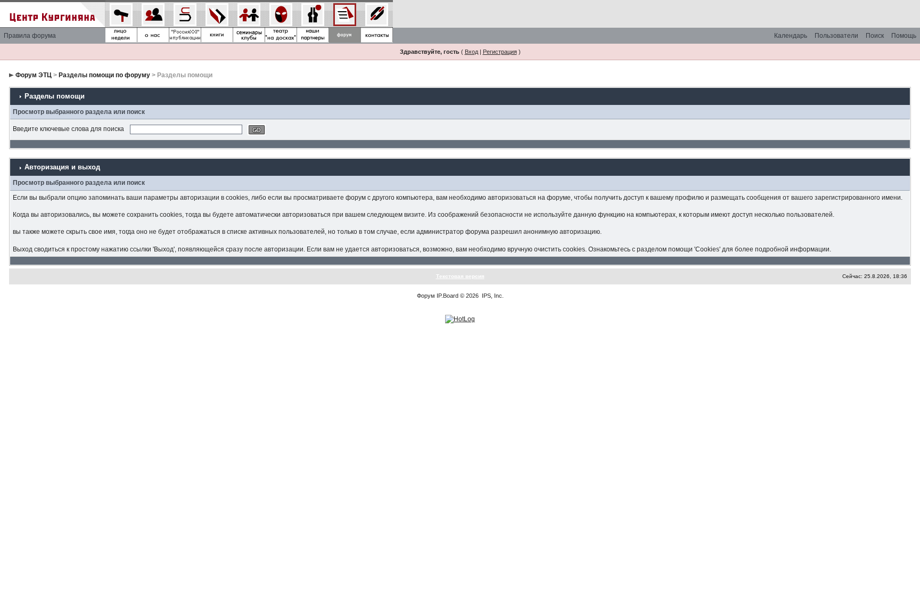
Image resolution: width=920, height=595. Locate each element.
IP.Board (447, 295)
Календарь (790, 35)
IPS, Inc (492, 295)
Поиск (875, 35)
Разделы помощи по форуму (104, 75)
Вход (471, 51)
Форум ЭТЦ (33, 75)
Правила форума (30, 35)
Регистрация (500, 51)
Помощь (903, 35)
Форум (426, 295)
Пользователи (836, 35)
